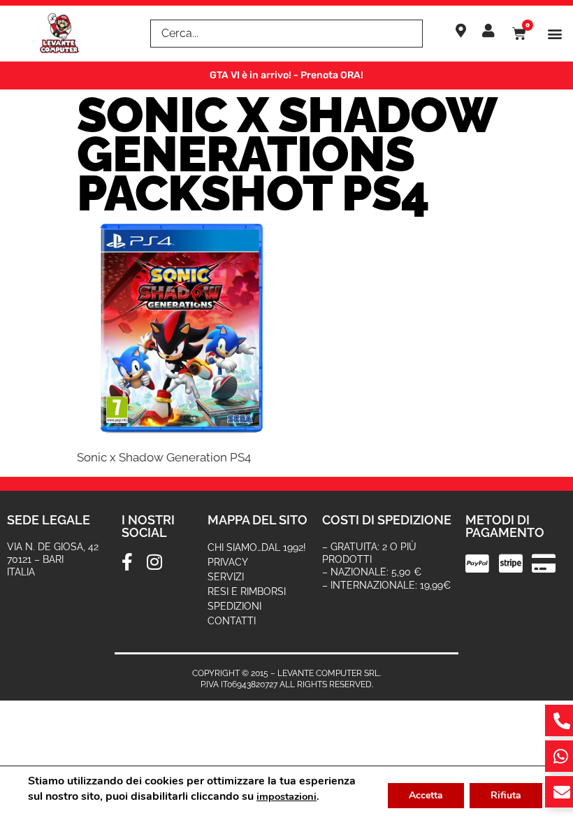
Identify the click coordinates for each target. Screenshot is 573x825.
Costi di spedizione (386, 519)
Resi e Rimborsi (247, 591)
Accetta (426, 795)
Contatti (232, 620)
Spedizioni (234, 606)
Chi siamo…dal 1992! (257, 547)
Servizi (226, 576)
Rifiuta (506, 795)
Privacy (228, 562)
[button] (554, 33)
